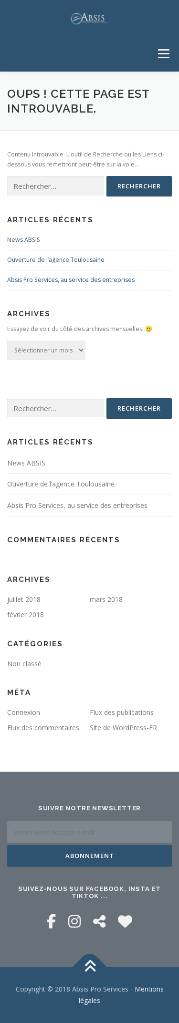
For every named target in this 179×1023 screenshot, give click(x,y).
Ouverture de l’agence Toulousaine (56, 260)
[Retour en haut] (89, 967)
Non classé (24, 663)
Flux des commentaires (43, 727)
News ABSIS (23, 240)
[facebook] (51, 921)
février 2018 (25, 614)
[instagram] (74, 921)
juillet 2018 (24, 599)
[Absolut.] (125, 921)
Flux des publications (122, 712)
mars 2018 (106, 599)
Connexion (23, 712)
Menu (163, 54)
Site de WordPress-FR (123, 727)
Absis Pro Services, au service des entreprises (71, 280)
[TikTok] (99, 921)
